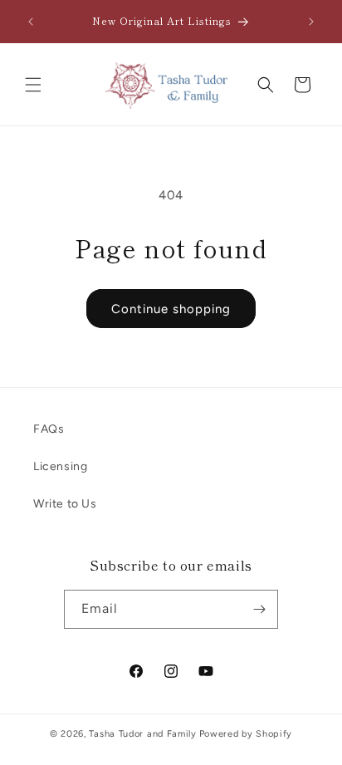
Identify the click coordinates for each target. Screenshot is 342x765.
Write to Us (65, 504)
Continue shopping (171, 309)
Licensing (60, 466)
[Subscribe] (259, 609)
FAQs (48, 429)
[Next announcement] (311, 21)
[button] (33, 84)
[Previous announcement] (30, 21)
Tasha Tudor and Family (142, 733)
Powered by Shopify (246, 733)
